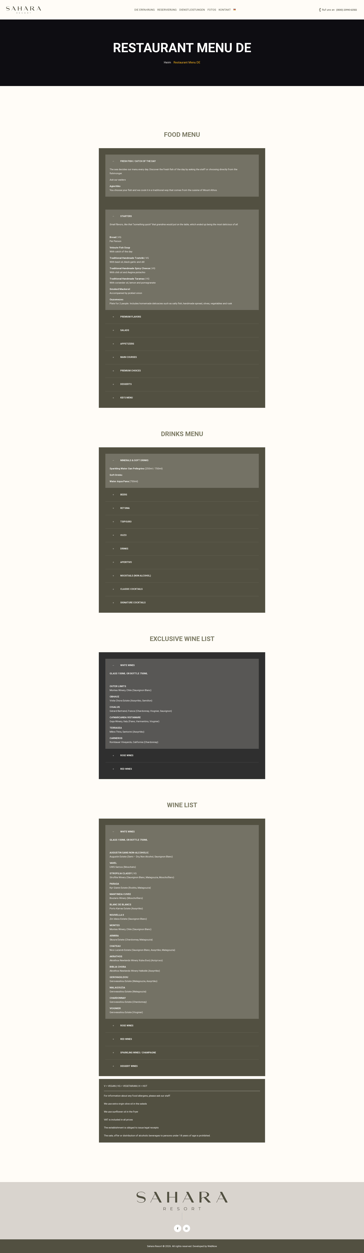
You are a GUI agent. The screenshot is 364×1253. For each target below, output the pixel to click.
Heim (167, 62)
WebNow (212, 1246)
